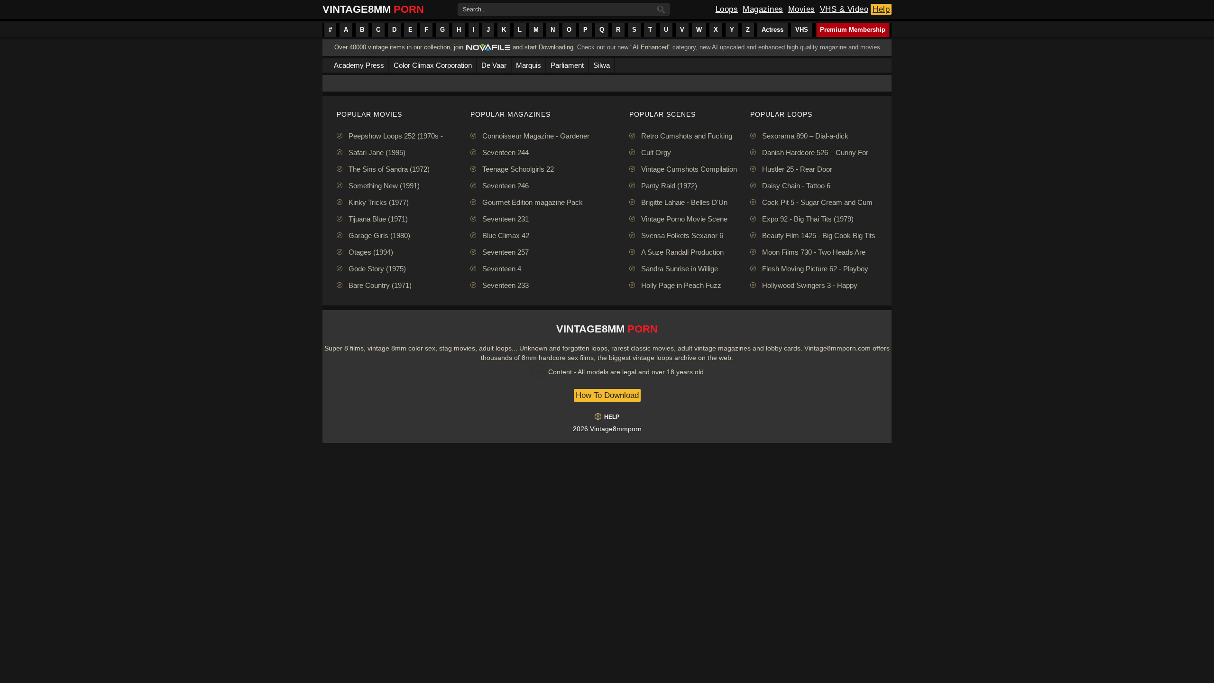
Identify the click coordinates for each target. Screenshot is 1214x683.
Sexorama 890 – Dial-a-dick (805, 136)
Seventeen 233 (505, 285)
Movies (801, 9)
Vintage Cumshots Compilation (689, 169)
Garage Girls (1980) (379, 235)
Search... (474, 9)
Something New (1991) (384, 186)
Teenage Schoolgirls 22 (518, 169)
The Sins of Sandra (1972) (389, 169)
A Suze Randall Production (682, 252)
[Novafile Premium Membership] (488, 50)
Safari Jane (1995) (377, 152)
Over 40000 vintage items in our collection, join (398, 47)
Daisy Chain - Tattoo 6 (796, 186)
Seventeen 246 (505, 186)
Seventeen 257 (505, 252)
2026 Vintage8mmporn (607, 429)
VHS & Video (844, 9)
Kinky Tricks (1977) (379, 202)
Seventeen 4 (501, 269)
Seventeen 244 (505, 152)
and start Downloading (543, 47)
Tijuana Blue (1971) (378, 219)
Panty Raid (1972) (669, 186)
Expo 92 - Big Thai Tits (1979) (808, 219)
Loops (727, 9)
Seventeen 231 (505, 219)
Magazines (763, 9)
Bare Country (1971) (380, 285)
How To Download (607, 395)
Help (881, 9)
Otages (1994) (371, 252)
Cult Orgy (656, 152)
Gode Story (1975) (377, 269)
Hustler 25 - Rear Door (797, 169)
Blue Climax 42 (505, 235)
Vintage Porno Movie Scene (684, 219)
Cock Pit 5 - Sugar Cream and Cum (817, 202)
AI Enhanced (650, 47)
